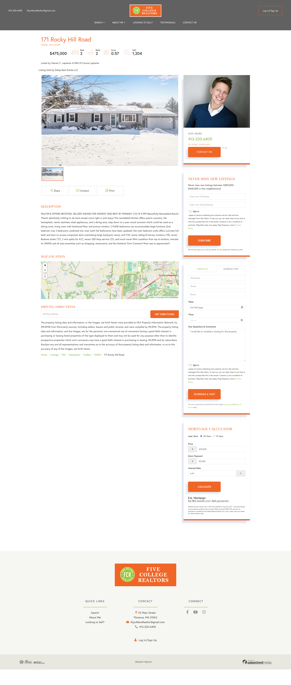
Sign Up (274, 10)
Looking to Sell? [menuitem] (143, 22)
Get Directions (164, 314)
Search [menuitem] (98, 22)
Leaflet (151, 297)
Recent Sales (204, 144)
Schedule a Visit (230, 269)
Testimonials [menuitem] (167, 22)
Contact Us (202, 269)
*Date (191, 301)
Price (190, 444)
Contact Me (204, 152)
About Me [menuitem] (95, 617)
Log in (266, 10)
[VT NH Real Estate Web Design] (256, 662)
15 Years (219, 436)
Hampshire (74, 354)
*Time (191, 314)
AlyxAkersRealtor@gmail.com (41, 10)
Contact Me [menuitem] (190, 22)
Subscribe (204, 240)
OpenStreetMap (163, 297)
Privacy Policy (227, 404)
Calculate (204, 486)
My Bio (225, 148)
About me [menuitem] (117, 22)
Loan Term (193, 436)
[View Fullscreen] (45, 276)
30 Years (207, 436)
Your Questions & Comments (202, 326)
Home (44, 354)
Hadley (87, 354)
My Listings (193, 144)
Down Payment (195, 456)
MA (63, 354)
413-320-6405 (15, 10)
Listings (54, 354)
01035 (97, 354)
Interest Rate (194, 468)
